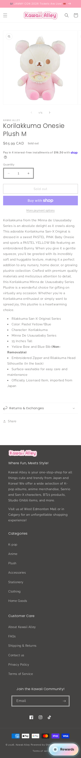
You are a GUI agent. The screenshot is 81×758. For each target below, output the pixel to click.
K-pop (12, 544)
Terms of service (42, 751)
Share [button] (12, 421)
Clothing (14, 591)
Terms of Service (20, 674)
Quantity (8, 164)
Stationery (15, 582)
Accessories (17, 572)
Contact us (16, 655)
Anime (12, 554)
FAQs (12, 636)
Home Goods (17, 600)
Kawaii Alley (23, 744)
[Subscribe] (64, 701)
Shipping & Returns (22, 645)
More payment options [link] (40, 210)
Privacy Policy (18, 664)
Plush (12, 563)
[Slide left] (31, 112)
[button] (5, 15)
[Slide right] (49, 112)
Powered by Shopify (43, 744)
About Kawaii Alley (22, 627)
